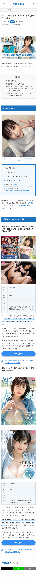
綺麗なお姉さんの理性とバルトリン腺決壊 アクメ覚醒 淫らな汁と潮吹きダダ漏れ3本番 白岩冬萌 (21, 88)
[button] (7, 568)
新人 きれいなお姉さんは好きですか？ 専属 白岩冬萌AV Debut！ (20, 94)
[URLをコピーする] (30, 568)
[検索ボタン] (33, 4)
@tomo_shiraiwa (16, 180)
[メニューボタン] (4, 4)
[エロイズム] (18, 4)
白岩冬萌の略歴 (11, 81)
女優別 (12, 21)
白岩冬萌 (21, 21)
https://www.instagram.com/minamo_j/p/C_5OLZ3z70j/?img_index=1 (18, 159)
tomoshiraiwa (17, 184)
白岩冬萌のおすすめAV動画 (15, 84)
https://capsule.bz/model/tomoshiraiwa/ (17, 190)
